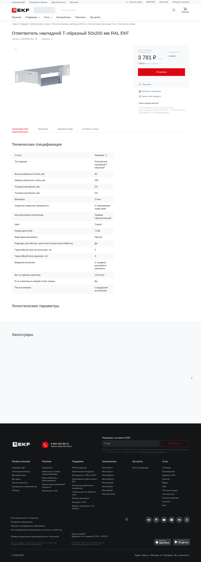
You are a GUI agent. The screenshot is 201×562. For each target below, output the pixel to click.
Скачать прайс (135, 2)
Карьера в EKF (169, 475)
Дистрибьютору (58, 2)
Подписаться (175, 443)
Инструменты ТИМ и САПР (84, 475)
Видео (165, 483)
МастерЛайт (107, 486)
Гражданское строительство (24, 486)
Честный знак (168, 494)
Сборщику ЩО (18, 2)
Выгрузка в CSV (79, 502)
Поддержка (32, 17)
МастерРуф (107, 490)
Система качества (170, 498)
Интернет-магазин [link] (181, 2)
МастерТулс (107, 471)
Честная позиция (170, 490)
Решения (16, 17)
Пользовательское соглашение (25, 518)
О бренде (166, 468)
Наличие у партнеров (151, 91)
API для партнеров (80, 498)
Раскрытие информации (22, 522)
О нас (47, 17)
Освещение (47, 468)
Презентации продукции (83, 471)
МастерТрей (107, 483)
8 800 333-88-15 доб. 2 (161, 110)
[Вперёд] (191, 378)
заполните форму (162, 112)
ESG (164, 486)
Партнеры (80, 17)
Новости (166, 479)
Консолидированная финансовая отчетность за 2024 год (36, 530)
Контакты (166, 501)
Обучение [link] (163, 2)
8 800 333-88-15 (60, 443)
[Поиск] (174, 10)
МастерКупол (108, 479)
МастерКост (107, 468)
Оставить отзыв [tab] (90, 129)
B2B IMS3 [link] (150, 2)
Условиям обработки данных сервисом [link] (23, 544)
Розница (15, 490)
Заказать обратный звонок (61, 446)
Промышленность (20, 483)
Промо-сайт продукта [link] (151, 96)
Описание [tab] (43, 129)
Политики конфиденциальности (154, 452)
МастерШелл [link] (108, 475)
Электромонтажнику (38, 2)
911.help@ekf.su (145, 112)
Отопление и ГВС (50, 491)
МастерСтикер (108, 494)
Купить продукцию (140, 468)
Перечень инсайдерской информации (28, 526)
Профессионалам (21, 461)
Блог (164, 505)
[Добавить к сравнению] (52, 406)
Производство (168, 471)
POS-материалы (79, 468)
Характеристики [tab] (20, 129)
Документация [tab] (65, 129)
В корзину (28, 406)
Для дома (74, 2)
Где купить (95, 17)
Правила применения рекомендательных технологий (35, 536)
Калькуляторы (63, 17)
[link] (148, 520)
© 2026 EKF (18, 555)
